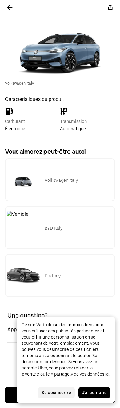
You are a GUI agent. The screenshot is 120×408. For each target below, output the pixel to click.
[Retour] (9, 7)
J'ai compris (94, 392)
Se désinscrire (56, 392)
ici (107, 374)
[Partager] (110, 7)
